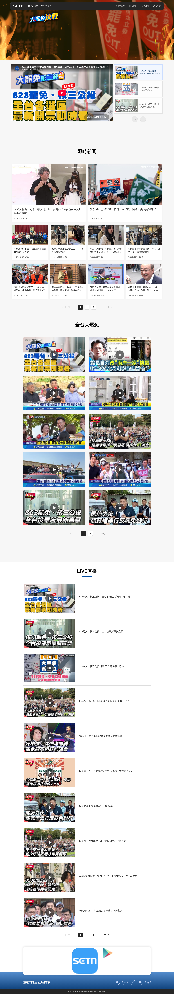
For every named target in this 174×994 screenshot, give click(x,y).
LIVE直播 (157, 6)
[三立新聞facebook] (125, 982)
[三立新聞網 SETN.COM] (37, 982)
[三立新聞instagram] (132, 982)
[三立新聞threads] (148, 982)
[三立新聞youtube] (117, 982)
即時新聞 (132, 6)
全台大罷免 (144, 6)
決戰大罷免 (120, 6)
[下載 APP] (87, 961)
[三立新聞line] (140, 982)
